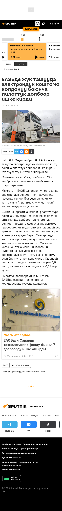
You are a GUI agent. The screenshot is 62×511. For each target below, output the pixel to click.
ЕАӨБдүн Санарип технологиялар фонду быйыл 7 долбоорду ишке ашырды (29, 344)
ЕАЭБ (5, 365)
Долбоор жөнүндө (11, 443)
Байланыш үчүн (10, 448)
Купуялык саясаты (11, 457)
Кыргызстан (9, 415)
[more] (56, 355)
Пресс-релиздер (29, 448)
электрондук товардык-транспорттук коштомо (24, 371)
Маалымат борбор (17, 335)
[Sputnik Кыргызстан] (10, 24)
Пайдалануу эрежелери (35, 443)
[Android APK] (11, 479)
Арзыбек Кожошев (20, 365)
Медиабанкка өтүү (37, 145)
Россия (46, 415)
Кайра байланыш (11, 469)
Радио (35, 415)
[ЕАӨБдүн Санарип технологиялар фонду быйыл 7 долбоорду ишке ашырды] (31, 310)
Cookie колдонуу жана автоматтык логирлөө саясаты (20, 463)
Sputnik (7, 145)
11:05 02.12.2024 (10, 105)
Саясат (24, 415)
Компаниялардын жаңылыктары (19, 452)
